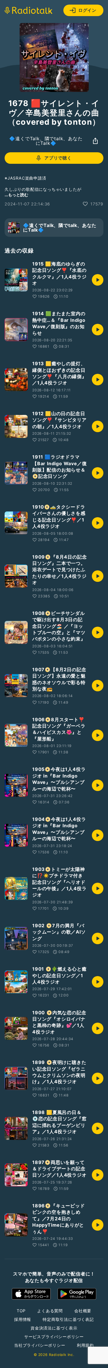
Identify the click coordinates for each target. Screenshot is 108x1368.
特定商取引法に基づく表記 (68, 1319)
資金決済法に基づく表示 (54, 1327)
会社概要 (82, 1310)
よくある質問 (50, 1310)
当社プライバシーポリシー (39, 1345)
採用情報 (22, 1319)
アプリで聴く (58, 158)
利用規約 (85, 1345)
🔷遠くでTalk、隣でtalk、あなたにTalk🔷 (45, 141)
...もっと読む (16, 194)
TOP (21, 1310)
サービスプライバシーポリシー (54, 1336)
